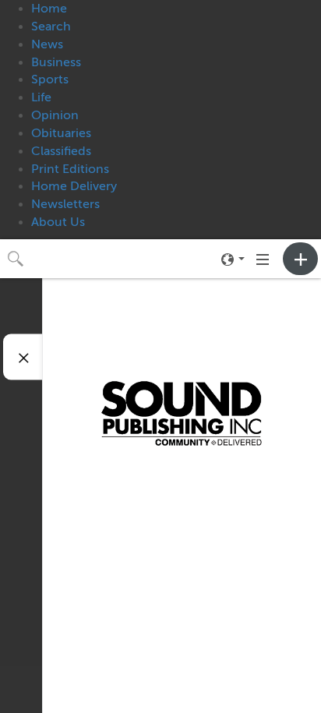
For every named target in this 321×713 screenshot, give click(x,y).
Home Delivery (74, 186)
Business (56, 62)
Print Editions (70, 169)
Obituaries (61, 133)
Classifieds (61, 151)
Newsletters (65, 204)
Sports (50, 79)
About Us (58, 222)
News (47, 44)
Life (41, 97)
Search (51, 26)
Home (49, 9)
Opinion (55, 115)
